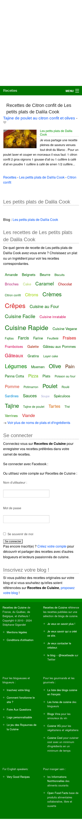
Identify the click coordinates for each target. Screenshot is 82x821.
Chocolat (65, 283)
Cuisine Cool (54, 738)
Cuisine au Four (44, 306)
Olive (55, 366)
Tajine (12, 405)
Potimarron (31, 387)
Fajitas (9, 338)
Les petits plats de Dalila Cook (56, 132)
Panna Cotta (14, 375)
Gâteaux (14, 355)
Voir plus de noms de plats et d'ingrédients (38, 422)
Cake (27, 283)
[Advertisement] (41, 43)
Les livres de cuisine (59, 702)
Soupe (45, 396)
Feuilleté (52, 338)
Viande (28, 415)
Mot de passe (12, 508)
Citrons (31, 294)
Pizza (33, 376)
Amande (11, 274)
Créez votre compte (51, 546)
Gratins (33, 355)
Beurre (45, 274)
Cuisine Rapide (26, 327)
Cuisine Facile (20, 316)
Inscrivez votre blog (18, 690)
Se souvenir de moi (20, 534)
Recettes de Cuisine (14, 607)
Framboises (14, 346)
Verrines (11, 415)
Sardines (12, 395)
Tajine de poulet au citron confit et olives (39, 118)
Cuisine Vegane (65, 328)
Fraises (69, 338)
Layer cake (50, 356)
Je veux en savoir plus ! (61, 624)
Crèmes (52, 294)
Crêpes (15, 305)
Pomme (12, 386)
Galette (33, 346)
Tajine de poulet (33, 406)
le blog (51, 655)
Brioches (12, 283)
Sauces (30, 395)
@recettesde (66, 655)
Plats (46, 375)
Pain (70, 366)
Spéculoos (62, 395)
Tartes (54, 406)
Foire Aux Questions (19, 709)
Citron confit (13, 295)
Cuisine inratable (53, 316)
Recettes (10, 91)
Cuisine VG (54, 726)
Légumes (16, 366)
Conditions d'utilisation (20, 640)
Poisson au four (65, 376)
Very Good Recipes (18, 777)
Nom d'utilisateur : (15, 482)
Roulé (65, 387)
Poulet (49, 386)
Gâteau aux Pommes (59, 346)
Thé (67, 406)
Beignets (29, 274)
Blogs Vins (53, 714)
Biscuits (59, 275)
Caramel (44, 283)
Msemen (38, 366)
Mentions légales (17, 632)
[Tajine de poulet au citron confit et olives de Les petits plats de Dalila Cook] (20, 138)
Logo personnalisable (19, 717)
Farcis (23, 338)
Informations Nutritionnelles (56, 779)
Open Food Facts (57, 793)
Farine (38, 338)
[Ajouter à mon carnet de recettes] (4, 122)
